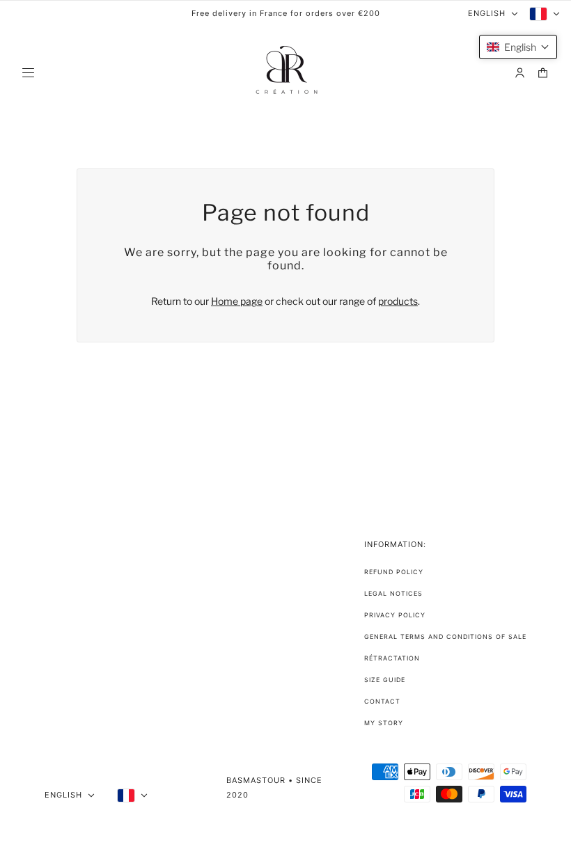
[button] (518, 46)
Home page (237, 301)
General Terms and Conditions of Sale (445, 636)
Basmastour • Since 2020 (274, 787)
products (398, 301)
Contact (382, 701)
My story (383, 723)
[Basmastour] (285, 72)
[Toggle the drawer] (28, 72)
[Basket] (543, 73)
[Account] (520, 73)
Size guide (384, 679)
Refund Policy (393, 572)
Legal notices (393, 593)
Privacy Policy (394, 615)
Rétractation (392, 658)
